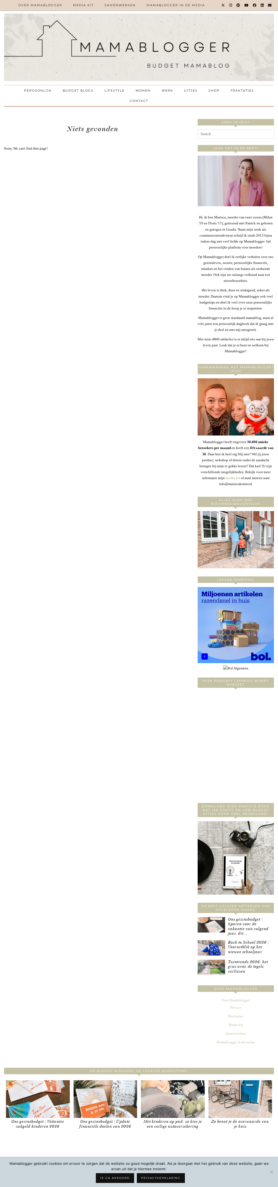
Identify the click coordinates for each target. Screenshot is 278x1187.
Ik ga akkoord (115, 1178)
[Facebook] (255, 5)
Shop (214, 90)
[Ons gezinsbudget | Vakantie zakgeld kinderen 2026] (38, 1099)
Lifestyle (115, 90)
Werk (167, 90)
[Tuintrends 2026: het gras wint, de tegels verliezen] (211, 967)
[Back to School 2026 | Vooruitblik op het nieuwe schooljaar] (211, 948)
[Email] (270, 5)
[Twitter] (223, 5)
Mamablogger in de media (176, 5)
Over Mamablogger (40, 5)
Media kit (83, 5)
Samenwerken (120, 5)
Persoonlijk (38, 90)
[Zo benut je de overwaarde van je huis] (240, 1099)
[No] (271, 1172)
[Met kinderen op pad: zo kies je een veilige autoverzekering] (173, 1099)
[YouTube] (246, 5)
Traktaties (242, 90)
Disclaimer (236, 1016)
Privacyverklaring (161, 1178)
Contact (139, 101)
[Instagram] (231, 5)
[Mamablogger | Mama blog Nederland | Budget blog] (139, 47)
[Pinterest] (238, 5)
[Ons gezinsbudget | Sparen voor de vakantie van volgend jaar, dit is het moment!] (211, 925)
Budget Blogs (78, 90)
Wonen (143, 90)
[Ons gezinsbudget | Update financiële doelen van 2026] (105, 1099)
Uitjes (191, 90)
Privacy (235, 1007)
